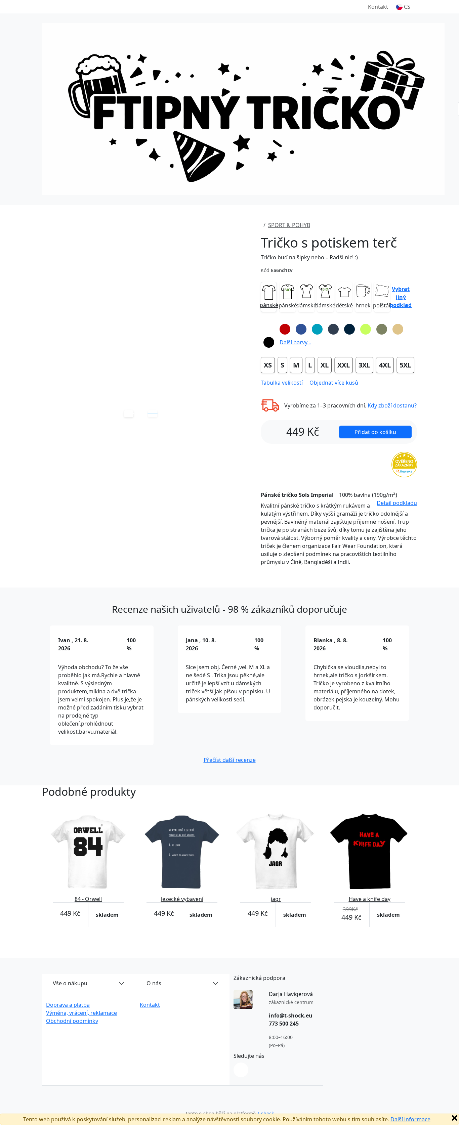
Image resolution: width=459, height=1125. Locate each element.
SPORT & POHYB (289, 225)
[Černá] (269, 342)
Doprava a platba (68, 1004)
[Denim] (333, 329)
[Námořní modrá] (349, 329)
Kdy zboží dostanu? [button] (392, 405)
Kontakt (378, 6)
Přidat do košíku (375, 432)
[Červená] (285, 329)
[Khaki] (382, 329)
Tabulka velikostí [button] (282, 382)
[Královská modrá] (301, 329)
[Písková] (398, 329)
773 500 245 (284, 1023)
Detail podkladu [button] (397, 503)
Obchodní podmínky (72, 1021)
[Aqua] (317, 329)
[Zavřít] (454, 1118)
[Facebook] (241, 1070)
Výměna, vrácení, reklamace (81, 1012)
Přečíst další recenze (230, 760)
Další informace (410, 1119)
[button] (403, 6)
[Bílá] (269, 329)
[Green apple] (366, 329)
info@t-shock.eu (290, 1015)
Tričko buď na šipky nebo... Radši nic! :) (309, 257)
